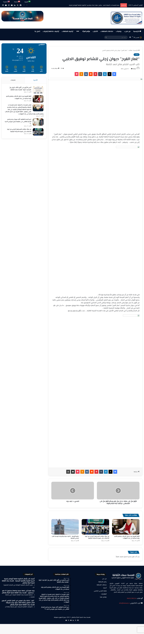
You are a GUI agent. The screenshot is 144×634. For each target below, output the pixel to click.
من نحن (127, 31)
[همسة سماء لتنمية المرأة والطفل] (126, 18)
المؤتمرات (104, 594)
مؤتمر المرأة (86, 31)
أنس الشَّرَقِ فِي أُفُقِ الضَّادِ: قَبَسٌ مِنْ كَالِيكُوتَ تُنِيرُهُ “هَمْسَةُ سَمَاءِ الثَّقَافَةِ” (20, 89)
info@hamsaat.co (124, 603)
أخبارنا (105, 588)
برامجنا (119, 31)
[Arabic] (29, 2)
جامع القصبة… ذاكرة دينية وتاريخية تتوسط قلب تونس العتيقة (65, 537)
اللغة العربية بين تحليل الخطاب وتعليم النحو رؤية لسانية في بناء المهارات (126, 537)
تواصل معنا (103, 597)
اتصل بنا (37, 31)
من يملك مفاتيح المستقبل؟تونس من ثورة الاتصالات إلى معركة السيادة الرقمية (97, 537)
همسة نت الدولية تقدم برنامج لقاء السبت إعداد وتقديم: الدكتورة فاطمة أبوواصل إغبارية (95, 5)
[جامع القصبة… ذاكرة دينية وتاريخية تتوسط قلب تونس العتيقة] (65, 527)
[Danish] (19, 2)
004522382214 (131, 598)
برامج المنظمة (102, 582)
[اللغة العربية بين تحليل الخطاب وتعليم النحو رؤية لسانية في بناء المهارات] (125, 527)
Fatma (134, 69)
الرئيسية (136, 31)
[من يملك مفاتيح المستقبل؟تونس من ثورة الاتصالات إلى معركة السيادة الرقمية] (95, 527)
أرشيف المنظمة (68, 31)
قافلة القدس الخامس (100, 591)
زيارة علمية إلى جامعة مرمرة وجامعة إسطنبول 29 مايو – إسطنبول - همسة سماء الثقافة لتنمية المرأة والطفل (18, 592)
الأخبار (96, 31)
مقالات (130, 50)
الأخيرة (35, 80)
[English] (9, 2)
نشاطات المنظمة (107, 31)
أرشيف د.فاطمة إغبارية (51, 31)
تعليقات (13, 80)
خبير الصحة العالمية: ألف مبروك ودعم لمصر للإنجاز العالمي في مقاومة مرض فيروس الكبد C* (18, 121)
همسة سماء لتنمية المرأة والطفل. (80, 617)
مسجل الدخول (127, 556)
